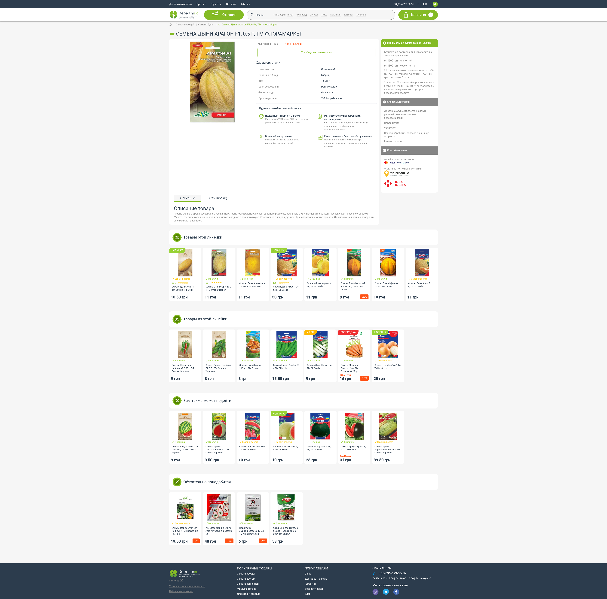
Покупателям (316, 568)
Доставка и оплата (180, 4)
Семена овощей (185, 24)
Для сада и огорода (248, 593)
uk (425, 4)
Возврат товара (314, 588)
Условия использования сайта (187, 586)
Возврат (231, 4)
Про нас (201, 4)
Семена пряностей (248, 583)
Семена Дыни (206, 24)
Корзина (418, 15)
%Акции (245, 4)
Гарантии (216, 4)
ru (435, 4)
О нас (308, 573)
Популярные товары (254, 568)
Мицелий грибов (246, 588)
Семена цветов (246, 578)
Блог (307, 593)
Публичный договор (181, 591)
